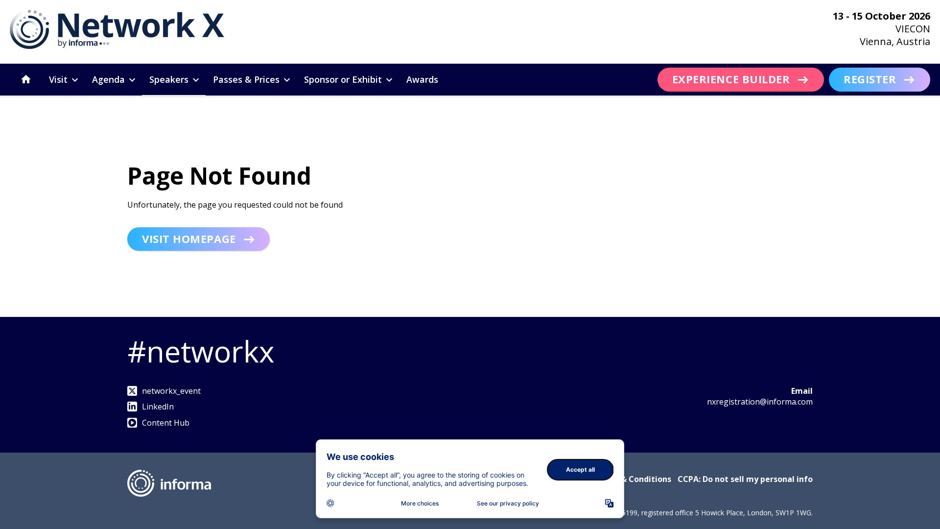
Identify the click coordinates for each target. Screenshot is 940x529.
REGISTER (870, 79)
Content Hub (165, 422)
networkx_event (171, 390)
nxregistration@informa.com (760, 401)
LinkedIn (158, 406)
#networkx (200, 351)
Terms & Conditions (632, 479)
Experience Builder (731, 79)
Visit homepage (189, 238)
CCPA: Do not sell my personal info (745, 479)
